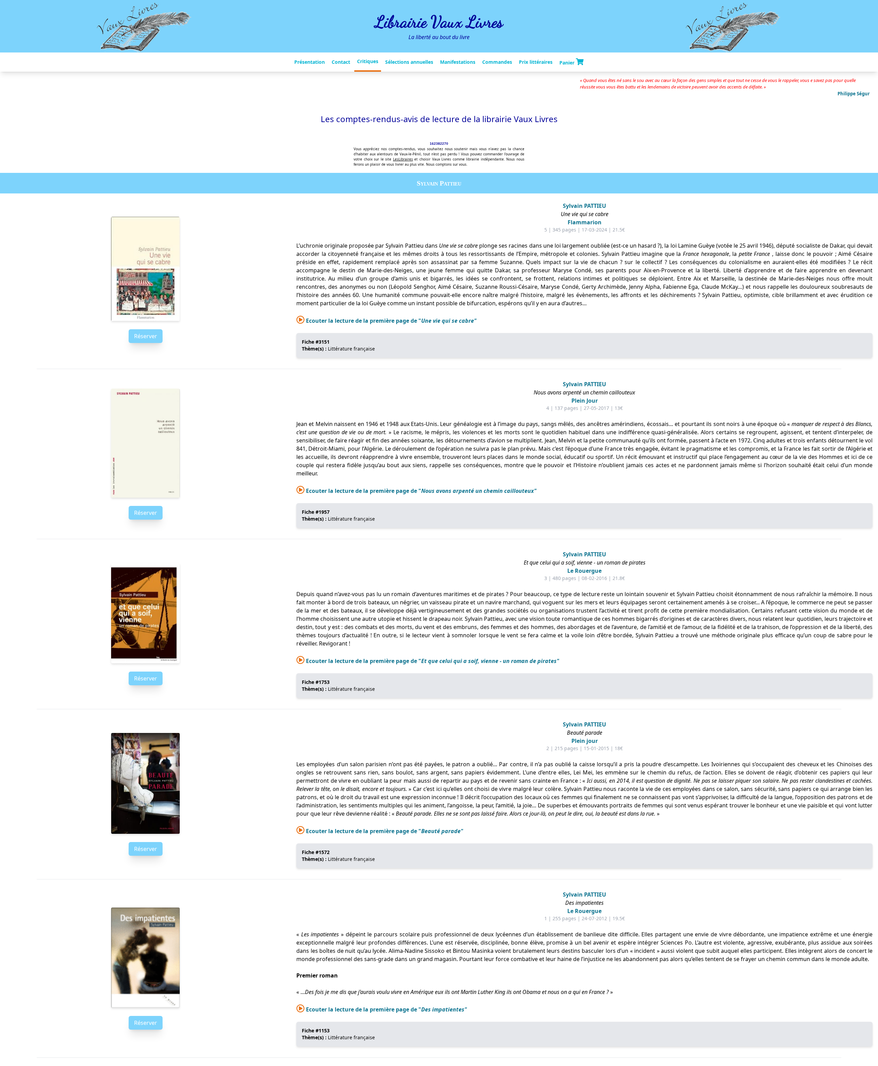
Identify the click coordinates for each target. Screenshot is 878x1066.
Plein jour (584, 741)
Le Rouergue (584, 571)
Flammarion (585, 222)
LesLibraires (403, 159)
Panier (567, 62)
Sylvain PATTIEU (584, 206)
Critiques (367, 61)
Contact (341, 62)
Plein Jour (584, 400)
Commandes (497, 62)
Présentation (309, 62)
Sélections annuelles (409, 62)
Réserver (145, 336)
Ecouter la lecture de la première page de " (390, 320)
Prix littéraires (536, 62)
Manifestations (457, 62)
